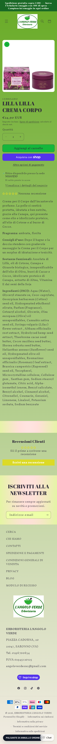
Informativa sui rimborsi (41, 716)
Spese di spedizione (29, 122)
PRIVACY (12, 571)
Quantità (7, 129)
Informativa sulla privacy (30, 721)
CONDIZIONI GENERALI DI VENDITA (24, 562)
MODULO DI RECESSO (21, 585)
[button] (6, 21)
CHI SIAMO (13, 539)
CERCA (11, 532)
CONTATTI (13, 546)
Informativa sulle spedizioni (30, 731)
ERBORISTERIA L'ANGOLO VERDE (33, 713)
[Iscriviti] (47, 515)
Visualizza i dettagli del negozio (26, 185)
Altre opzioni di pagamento (28, 164)
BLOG (10, 578)
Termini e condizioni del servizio (30, 726)
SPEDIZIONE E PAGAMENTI (25, 553)
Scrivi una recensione (28, 462)
